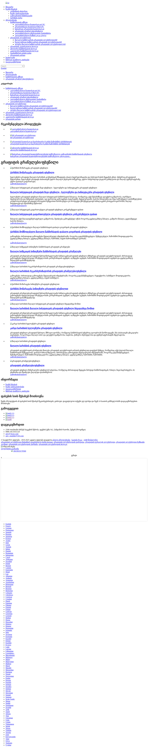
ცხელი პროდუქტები (61, 440)
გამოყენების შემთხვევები (21, 16)
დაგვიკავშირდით (13, 62)
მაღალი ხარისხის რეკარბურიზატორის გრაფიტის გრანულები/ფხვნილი (48, 271)
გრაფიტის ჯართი (17, 55)
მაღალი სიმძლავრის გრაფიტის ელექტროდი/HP (36, 40)
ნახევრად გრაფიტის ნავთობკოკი (29, 29)
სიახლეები (10, 58)
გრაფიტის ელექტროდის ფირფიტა (69, 442)
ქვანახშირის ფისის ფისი (20, 53)
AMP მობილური (91, 440)
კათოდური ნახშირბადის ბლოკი (24, 51)
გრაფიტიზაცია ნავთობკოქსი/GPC (29, 27)
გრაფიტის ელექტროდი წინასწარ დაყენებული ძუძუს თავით (27, 442)
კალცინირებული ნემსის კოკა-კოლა (30, 36)
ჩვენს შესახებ (11, 9)
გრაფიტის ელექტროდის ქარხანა (23, 444)
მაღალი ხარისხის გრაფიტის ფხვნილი (30, 346)
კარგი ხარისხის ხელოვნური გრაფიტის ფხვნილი (36, 328)
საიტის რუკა (77, 440)
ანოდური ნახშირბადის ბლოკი (23, 49)
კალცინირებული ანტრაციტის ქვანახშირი (33, 33)
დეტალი (23, 184)
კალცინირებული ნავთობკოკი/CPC (30, 24)
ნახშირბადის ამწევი (19, 22)
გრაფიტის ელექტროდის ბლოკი (53, 444)
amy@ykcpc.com (12, 434)
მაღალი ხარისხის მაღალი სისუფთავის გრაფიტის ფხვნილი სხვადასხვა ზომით (52, 308)
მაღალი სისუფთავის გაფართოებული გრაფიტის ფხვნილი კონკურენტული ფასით (53, 214)
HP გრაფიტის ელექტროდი (22, 138)
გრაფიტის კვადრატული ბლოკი (24, 47)
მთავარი (9, 7)
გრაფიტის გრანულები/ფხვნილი (29, 31)
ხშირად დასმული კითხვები (17, 60)
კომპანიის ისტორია (18, 11)
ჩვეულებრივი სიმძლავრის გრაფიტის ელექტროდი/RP (38, 42)
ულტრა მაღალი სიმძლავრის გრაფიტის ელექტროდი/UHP (40, 44)
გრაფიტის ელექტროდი (20, 38)
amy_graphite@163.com (15, 436)
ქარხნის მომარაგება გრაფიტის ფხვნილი (32, 172)
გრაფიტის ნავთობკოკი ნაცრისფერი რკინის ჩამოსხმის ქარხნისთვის (40, 144)
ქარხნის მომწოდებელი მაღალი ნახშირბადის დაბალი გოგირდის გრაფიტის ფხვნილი (56, 231)
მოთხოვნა (5, 403)
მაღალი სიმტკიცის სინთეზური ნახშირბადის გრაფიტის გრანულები (45, 251)
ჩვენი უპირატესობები (19, 13)
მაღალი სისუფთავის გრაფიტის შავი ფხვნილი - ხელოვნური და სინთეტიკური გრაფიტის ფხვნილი (62, 192)
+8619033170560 (19, 451)
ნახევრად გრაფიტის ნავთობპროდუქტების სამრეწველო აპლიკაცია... (40, 156)
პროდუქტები (11, 20)
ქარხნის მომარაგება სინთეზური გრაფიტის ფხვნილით (39, 288)
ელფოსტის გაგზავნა (10, 449)
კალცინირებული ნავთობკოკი (23, 131)
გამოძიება (14, 184)
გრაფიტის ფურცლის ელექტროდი (100, 442)
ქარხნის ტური (16, 18)
